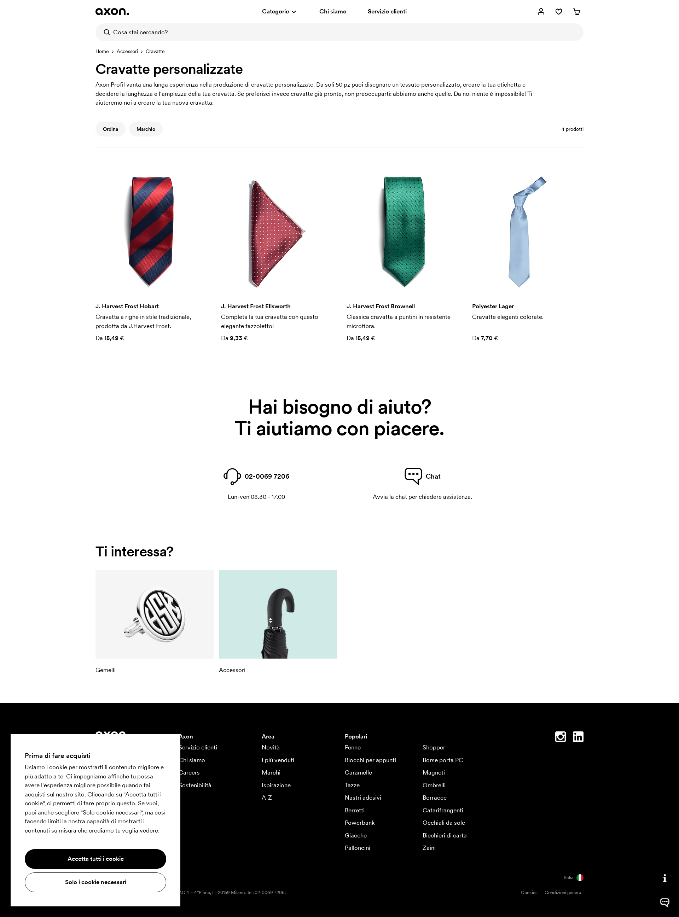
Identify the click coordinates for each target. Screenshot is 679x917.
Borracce (435, 797)
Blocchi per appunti (370, 760)
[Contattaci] (664, 878)
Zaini (429, 848)
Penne (353, 747)
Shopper (434, 747)
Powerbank (360, 823)
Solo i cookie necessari (95, 882)
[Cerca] (104, 32)
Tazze (352, 785)
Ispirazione (276, 785)
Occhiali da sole (444, 823)
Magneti (434, 772)
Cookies (529, 892)
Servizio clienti (387, 11)
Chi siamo (333, 11)
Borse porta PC (443, 760)
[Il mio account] (541, 12)
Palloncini (357, 848)
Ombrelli (434, 785)
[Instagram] (560, 738)
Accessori (127, 51)
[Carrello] (576, 12)
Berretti (355, 810)
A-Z (267, 797)
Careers (189, 772)
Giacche (356, 835)
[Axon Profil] (112, 11)
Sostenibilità (195, 785)
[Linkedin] (578, 738)
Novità (271, 747)
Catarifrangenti (443, 810)
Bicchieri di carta (445, 835)
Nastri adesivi (363, 797)
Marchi (271, 772)
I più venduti (278, 760)
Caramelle (358, 772)
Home (102, 51)
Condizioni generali (564, 892)
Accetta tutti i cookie (96, 859)
